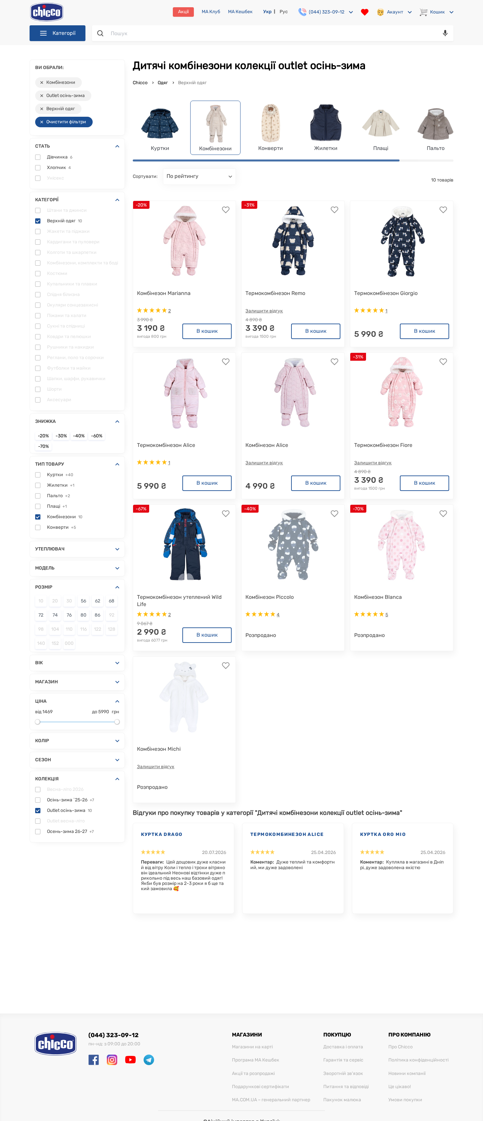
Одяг (163, 82)
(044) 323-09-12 (113, 1035)
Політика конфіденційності (418, 1060)
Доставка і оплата (343, 1047)
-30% (61, 436)
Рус (284, 11)
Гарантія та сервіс (343, 1060)
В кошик (207, 331)
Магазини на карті (252, 1047)
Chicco (141, 82)
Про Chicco (400, 1047)
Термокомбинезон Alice (287, 834)
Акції (183, 11)
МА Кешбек (240, 11)
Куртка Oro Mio (383, 834)
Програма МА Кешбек (255, 1060)
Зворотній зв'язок (343, 1073)
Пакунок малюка (342, 1100)
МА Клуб (211, 11)
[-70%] (402, 544)
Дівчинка (59, 157)
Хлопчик (59, 167)
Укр (267, 11)
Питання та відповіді (346, 1086)
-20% (43, 436)
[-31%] (293, 241)
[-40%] (293, 544)
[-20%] (184, 241)
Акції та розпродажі (253, 1073)
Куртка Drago (162, 834)
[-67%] (184, 544)
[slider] (37, 721)
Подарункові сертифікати (260, 1086)
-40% (79, 436)
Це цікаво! (399, 1086)
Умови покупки (405, 1100)
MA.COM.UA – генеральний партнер (271, 1100)
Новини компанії (407, 1073)
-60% (97, 436)
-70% (43, 446)
